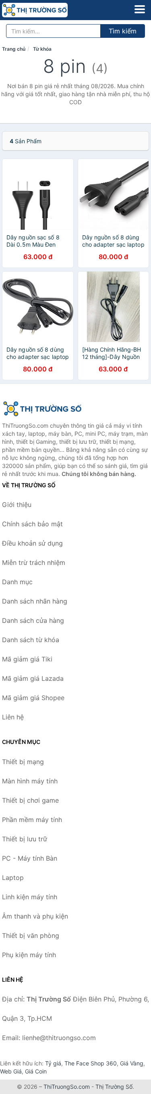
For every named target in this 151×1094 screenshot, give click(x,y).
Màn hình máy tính (30, 781)
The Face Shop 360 (90, 1063)
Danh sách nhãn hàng (34, 601)
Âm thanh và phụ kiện (35, 916)
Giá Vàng (131, 1063)
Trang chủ (13, 49)
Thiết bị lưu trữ (24, 839)
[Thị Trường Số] (42, 409)
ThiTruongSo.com (66, 1086)
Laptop (13, 878)
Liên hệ (13, 717)
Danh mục (17, 582)
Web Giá (11, 1071)
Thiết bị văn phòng (30, 935)
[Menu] (139, 9)
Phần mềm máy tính (32, 820)
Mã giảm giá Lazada (33, 678)
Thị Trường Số (113, 1086)
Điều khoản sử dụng (32, 543)
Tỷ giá (53, 1063)
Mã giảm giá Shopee (33, 698)
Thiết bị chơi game (30, 800)
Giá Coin (36, 1071)
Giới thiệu (16, 505)
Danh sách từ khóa (30, 640)
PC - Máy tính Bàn (29, 858)
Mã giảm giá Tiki (27, 659)
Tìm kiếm (123, 31)
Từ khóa (42, 49)
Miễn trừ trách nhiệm (33, 562)
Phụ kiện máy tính (29, 955)
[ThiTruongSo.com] (47, 10)
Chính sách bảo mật (32, 524)
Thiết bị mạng (23, 762)
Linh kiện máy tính (29, 897)
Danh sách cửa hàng (33, 620)
